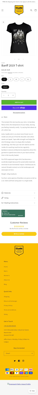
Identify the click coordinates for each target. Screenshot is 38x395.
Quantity (3, 91)
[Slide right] (23, 59)
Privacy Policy (8, 305)
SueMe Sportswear (16, 376)
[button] (2, 10)
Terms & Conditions (10, 310)
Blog (5, 284)
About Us (7, 280)
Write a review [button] (19, 234)
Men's (6, 271)
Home (6, 267)
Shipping (10, 72)
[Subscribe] (32, 353)
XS (4, 79)
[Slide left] (15, 59)
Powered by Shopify (24, 376)
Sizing (6, 314)
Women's (7, 275)
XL (28, 79)
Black (5, 87)
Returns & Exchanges (10, 301)
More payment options (19, 112)
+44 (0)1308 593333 (10, 326)
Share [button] (5, 117)
